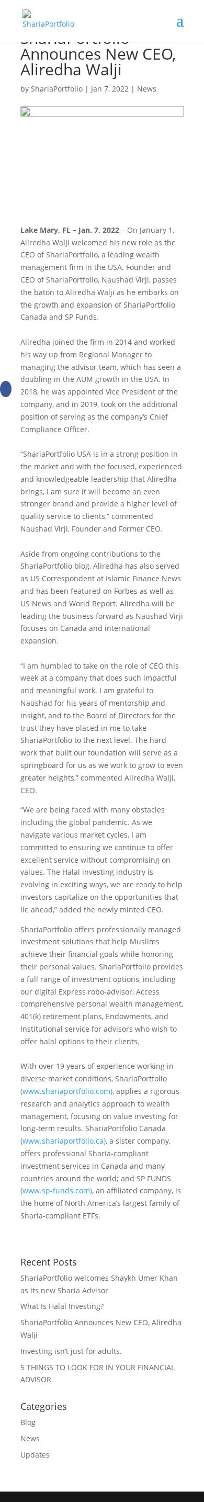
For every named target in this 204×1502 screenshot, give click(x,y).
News (146, 89)
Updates (35, 1455)
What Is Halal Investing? (62, 1306)
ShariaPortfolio (57, 89)
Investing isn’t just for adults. (71, 1351)
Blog (28, 1422)
